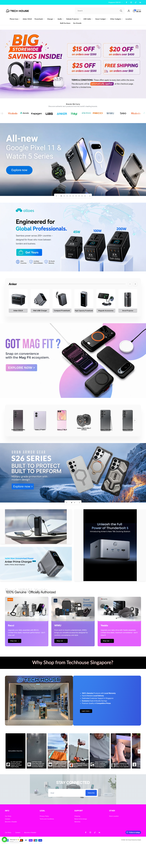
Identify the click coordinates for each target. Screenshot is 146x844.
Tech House (128, 839)
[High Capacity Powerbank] (83, 301)
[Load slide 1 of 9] (61, 195)
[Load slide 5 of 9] (73, 195)
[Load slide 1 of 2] (71, 502)
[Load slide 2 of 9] (64, 195)
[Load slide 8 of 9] (82, 195)
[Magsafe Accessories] (105, 301)
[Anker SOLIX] (18, 301)
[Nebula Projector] (127, 301)
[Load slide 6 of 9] (76, 195)
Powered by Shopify (136, 839)
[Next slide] (90, 196)
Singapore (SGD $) (114, 2)
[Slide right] (135, 284)
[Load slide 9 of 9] (85, 195)
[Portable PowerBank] (62, 301)
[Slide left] (130, 284)
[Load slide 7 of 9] (79, 195)
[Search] (121, 11)
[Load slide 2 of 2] (74, 502)
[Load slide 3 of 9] (67, 195)
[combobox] (100, 10)
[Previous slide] (56, 196)
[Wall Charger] (40, 301)
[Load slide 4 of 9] (70, 195)
